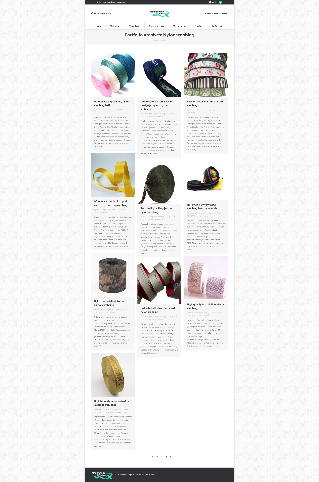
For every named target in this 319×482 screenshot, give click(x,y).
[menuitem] (98, 25)
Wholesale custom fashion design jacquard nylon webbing (157, 105)
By (111, 110)
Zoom (109, 75)
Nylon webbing (99, 110)
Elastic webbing (192, 313)
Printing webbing (204, 110)
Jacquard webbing (147, 114)
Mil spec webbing (193, 213)
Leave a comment (100, 113)
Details (116, 75)
